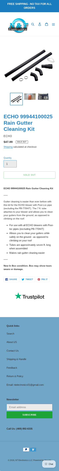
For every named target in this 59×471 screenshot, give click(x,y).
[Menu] (53, 24)
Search (10, 333)
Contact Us (13, 350)
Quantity (8, 158)
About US (12, 342)
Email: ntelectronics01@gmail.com (25, 384)
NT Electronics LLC (24, 460)
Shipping (8, 146)
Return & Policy (15, 376)
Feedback (12, 367)
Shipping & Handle (16, 359)
